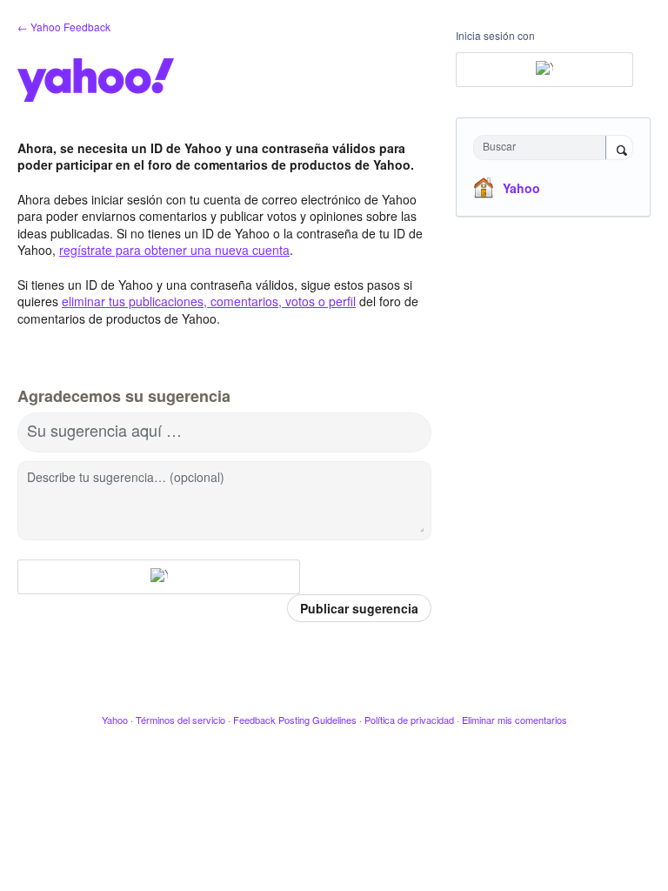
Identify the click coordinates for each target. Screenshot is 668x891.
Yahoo (521, 188)
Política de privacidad (409, 720)
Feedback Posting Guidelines (295, 720)
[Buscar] (619, 149)
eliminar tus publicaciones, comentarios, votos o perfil (209, 301)
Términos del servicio (180, 720)
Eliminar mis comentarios (514, 720)
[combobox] (543, 147)
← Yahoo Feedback (63, 26)
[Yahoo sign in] (158, 576)
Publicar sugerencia (359, 608)
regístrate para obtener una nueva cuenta (174, 249)
